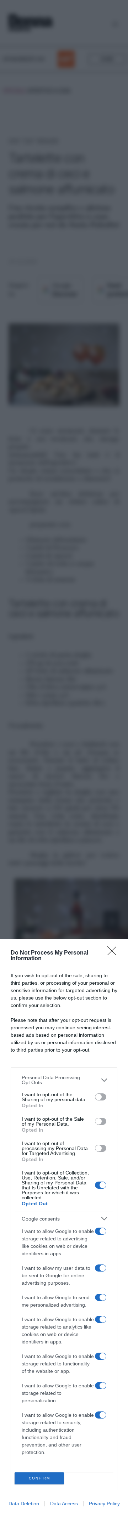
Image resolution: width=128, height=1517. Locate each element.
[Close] (114, 953)
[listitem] (64, 1080)
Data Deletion (24, 1503)
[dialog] (64, 1228)
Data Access (64, 1503)
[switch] (100, 1096)
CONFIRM (39, 1478)
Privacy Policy (104, 1503)
